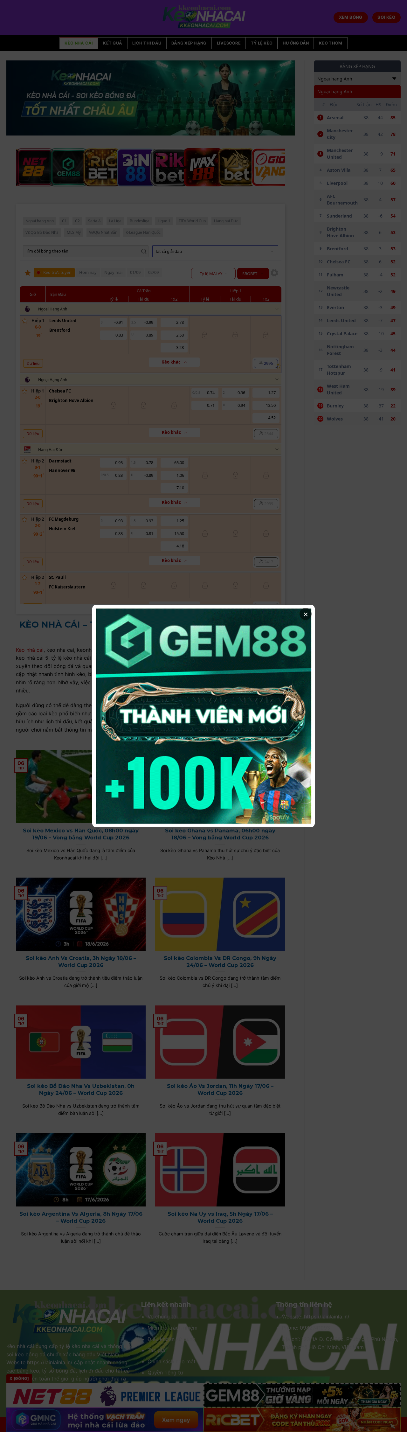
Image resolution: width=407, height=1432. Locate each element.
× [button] (305, 614)
